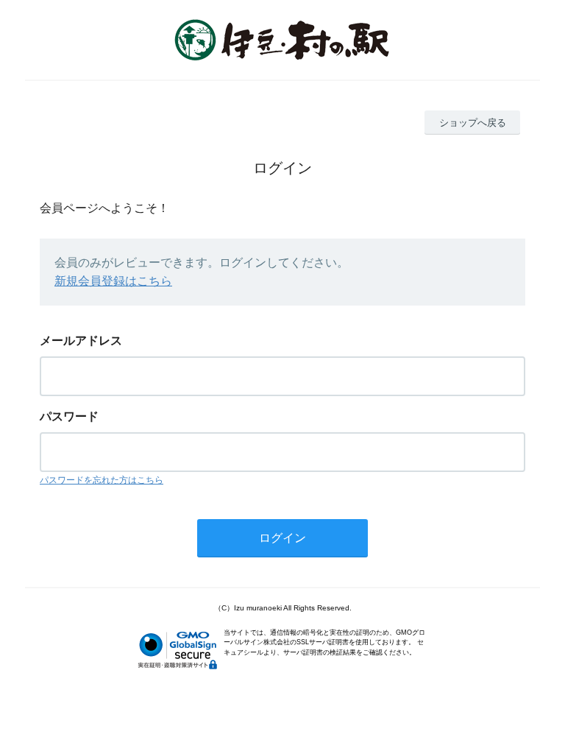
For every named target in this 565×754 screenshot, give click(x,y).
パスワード (69, 416)
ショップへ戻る (472, 122)
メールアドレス (81, 340)
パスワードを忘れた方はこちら (101, 480)
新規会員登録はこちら (113, 281)
